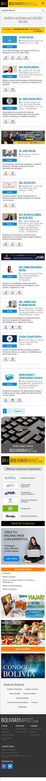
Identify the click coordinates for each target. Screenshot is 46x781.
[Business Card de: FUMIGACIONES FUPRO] (20, 511)
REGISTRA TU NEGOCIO (23, 523)
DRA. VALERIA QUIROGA (29, 67)
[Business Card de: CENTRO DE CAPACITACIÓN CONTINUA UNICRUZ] (20, 504)
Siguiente (18, 411)
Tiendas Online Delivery (6, 739)
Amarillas (4, 729)
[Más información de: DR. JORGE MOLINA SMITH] (9, 102)
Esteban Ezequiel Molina (30, 336)
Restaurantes (34, 735)
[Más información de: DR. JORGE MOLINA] (9, 154)
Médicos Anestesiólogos (12, 586)
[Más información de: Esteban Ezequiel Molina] (9, 339)
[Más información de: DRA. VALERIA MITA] (9, 185)
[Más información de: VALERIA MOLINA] (9, 40)
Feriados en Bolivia (22, 729)
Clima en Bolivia (21, 732)
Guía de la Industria (8, 735)
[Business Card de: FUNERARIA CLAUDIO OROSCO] (20, 481)
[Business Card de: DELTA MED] (20, 519)
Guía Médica (5, 732)
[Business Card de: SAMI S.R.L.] (20, 496)
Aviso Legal (4, 757)
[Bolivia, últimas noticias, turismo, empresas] (19, 722)
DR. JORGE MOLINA (27, 151)
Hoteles (32, 732)
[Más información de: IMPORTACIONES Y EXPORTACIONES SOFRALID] (9, 377)
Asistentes (6, 573)
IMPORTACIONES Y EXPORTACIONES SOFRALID (30, 376)
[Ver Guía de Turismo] (23, 666)
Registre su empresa (8, 750)
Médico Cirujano (8, 577)
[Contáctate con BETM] (23, 435)
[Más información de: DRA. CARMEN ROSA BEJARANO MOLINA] (9, 304)
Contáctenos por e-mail (9, 753)
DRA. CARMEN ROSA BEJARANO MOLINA (27, 303)
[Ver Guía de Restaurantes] (23, 632)
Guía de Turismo (35, 729)
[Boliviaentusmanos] (4, 3)
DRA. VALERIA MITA (27, 182)
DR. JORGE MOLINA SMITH (30, 99)
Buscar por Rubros (23, 649)
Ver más (9, 47)
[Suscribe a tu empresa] (23, 137)
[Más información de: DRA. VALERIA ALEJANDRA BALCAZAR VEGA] (9, 217)
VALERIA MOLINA (26, 37)
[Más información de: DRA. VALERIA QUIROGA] (9, 70)
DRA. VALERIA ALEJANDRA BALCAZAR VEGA (30, 216)
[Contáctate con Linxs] (23, 546)
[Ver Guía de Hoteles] (23, 605)
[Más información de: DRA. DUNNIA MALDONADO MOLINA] (9, 270)
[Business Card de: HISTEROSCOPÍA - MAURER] (20, 488)
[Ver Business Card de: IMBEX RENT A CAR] (23, 257)
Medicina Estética (9, 589)
